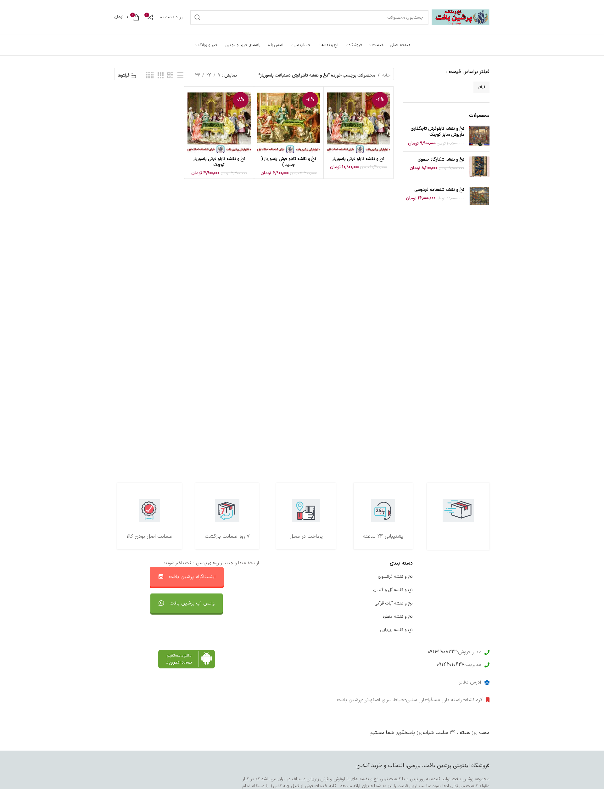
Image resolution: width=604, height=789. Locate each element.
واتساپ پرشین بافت (318, 603)
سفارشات (328, 590)
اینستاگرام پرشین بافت (192, 577)
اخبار (485, 590)
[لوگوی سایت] (460, 17)
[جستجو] (197, 17)
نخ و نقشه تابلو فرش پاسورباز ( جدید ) (288, 162)
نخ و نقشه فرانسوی (395, 576)
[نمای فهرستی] (180, 75)
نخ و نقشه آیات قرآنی (394, 603)
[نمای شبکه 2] (170, 75)
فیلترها (124, 75)
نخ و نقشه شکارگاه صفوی (441, 159)
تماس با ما (326, 576)
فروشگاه (482, 603)
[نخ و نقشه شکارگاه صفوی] (479, 166)
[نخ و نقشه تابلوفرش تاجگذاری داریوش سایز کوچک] (479, 136)
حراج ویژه (481, 616)
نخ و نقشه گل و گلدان (393, 590)
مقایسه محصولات (320, 616)
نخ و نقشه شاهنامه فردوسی (439, 190)
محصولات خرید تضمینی (468, 630)
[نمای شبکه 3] (161, 75)
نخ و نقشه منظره (398, 616)
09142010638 (450, 664)
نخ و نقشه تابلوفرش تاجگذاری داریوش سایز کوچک (437, 132)
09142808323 (442, 652)
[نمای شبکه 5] (150, 75)
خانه (386, 75)
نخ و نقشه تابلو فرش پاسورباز (358, 159)
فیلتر (481, 87)
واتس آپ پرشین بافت (192, 603)
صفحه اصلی (478, 576)
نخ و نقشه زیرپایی (396, 630)
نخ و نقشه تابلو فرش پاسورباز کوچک (219, 162)
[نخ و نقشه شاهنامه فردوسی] (479, 197)
